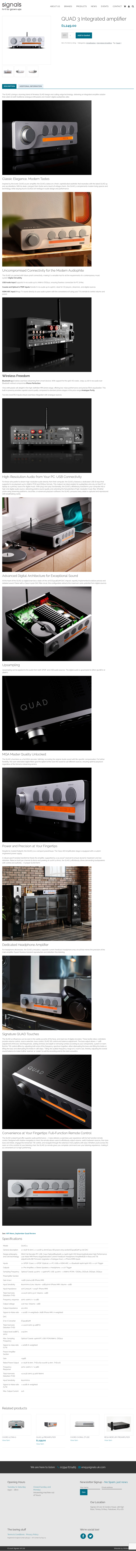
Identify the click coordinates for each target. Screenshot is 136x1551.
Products (81, 6)
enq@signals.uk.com (93, 1467)
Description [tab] (9, 86)
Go (83, 1492)
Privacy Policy (32, 1534)
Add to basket (84, 35)
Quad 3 (118, 43)
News (94, 6)
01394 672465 (67, 1467)
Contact (117, 6)
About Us (55, 6)
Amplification (91, 43)
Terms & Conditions (16, 1534)
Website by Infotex (121, 1548)
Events (104, 6)
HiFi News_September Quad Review (21, 1233)
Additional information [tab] (31, 86)
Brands (68, 6)
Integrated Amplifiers (104, 43)
